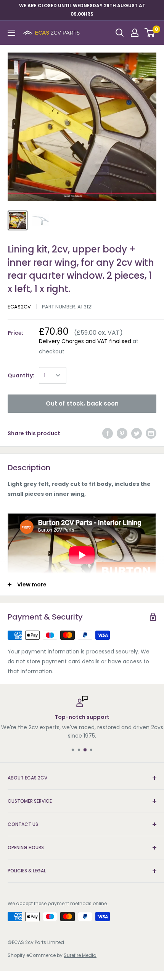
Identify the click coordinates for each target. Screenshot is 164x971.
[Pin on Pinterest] (122, 433)
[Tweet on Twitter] (136, 433)
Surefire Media (80, 955)
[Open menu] (11, 33)
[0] (150, 32)
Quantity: (21, 375)
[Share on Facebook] (107, 433)
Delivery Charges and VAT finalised (85, 341)
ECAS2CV (19, 306)
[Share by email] (151, 433)
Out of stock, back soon (82, 403)
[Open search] (120, 33)
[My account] (134, 33)
